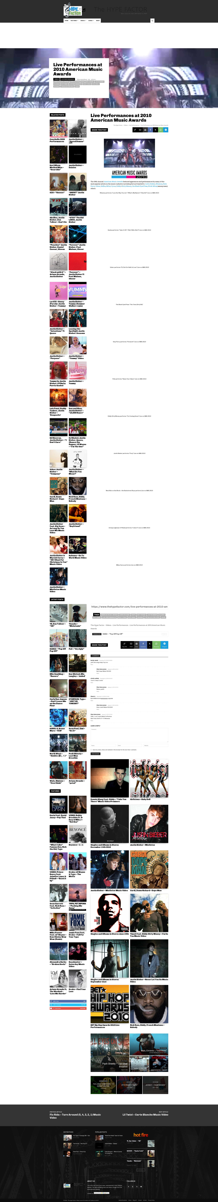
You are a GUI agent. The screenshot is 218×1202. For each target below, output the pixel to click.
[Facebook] (150, 129)
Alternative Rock (103, 1081)
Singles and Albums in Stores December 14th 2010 (105, 846)
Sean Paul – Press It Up (79, 1151)
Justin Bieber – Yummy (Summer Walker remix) (77, 303)
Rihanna (56, 86)
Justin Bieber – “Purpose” (57, 357)
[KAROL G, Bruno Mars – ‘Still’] (59, 718)
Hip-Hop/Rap (52, 621)
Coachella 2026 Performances (57, 140)
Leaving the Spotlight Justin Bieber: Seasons (77, 331)
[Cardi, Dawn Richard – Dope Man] (59, 486)
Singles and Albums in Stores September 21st (105, 980)
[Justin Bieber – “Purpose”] (59, 345)
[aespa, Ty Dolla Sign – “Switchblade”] (139, 1064)
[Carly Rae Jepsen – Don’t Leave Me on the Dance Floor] (59, 688)
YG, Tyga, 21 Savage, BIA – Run (81, 1135)
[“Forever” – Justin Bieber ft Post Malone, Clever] (78, 261)
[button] (152, 21)
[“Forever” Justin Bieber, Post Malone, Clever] (78, 234)
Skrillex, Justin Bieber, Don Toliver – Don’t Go (58, 219)
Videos (56, 79)
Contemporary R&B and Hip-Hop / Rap (157, 1052)
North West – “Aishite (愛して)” (58, 754)
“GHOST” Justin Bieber (76, 193)
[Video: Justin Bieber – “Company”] (59, 459)
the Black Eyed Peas (139, 186)
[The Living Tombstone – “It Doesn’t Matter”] (103, 1085)
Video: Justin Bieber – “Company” (56, 471)
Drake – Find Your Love (77, 990)
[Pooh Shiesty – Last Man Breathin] (78, 743)
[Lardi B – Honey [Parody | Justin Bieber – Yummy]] (59, 291)
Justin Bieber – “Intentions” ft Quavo (57, 331)
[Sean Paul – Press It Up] (68, 1154)
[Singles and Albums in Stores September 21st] (110, 958)
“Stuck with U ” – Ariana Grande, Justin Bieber (58, 274)
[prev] (163, 634)
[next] (166, 634)
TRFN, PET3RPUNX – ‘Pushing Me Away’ (77, 905)
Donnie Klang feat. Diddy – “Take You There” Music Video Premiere (108, 800)
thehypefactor (101, 93)
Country (70, 671)
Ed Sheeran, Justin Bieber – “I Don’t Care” (58, 440)
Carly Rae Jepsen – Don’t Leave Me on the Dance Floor (58, 702)
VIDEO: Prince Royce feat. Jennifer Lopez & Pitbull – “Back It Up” (58, 876)
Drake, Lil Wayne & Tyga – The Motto (77, 874)
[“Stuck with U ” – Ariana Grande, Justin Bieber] (59, 261)
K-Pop (51, 646)
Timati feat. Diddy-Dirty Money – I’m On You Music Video (149, 935)
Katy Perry (64, 84)
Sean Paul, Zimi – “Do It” (77, 729)
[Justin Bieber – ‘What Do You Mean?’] (78, 459)
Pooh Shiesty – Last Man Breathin (76, 755)
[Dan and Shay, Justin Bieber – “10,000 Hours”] (78, 398)
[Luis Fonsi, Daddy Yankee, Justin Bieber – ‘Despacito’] (59, 398)
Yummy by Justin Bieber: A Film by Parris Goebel (58, 383)
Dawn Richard (74, 81)
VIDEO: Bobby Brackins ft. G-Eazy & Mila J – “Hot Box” (76, 818)
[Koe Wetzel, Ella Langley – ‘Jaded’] (78, 663)
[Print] (145, 129)
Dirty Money (90, 81)
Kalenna (56, 84)
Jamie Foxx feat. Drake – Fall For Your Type (77, 934)
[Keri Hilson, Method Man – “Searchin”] (59, 154)
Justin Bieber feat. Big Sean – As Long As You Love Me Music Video (57, 528)
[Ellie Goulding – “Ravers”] (59, 663)
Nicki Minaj (95, 84)
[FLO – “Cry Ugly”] (78, 638)
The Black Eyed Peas (67, 86)
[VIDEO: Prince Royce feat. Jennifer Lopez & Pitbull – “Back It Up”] (59, 861)
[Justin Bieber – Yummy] (78, 370)
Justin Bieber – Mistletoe (142, 845)
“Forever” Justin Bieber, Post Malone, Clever (77, 247)
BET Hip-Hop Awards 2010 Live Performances (105, 1026)
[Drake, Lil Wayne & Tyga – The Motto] (78, 861)
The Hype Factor (117, 125)
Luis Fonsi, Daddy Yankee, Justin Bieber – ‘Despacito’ (58, 411)
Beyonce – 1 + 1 (76, 845)
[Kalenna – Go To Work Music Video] (78, 545)
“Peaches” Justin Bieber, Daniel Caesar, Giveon (58, 247)
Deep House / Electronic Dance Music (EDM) (77, 910)
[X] (155, 129)
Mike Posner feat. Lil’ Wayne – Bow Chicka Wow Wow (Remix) (58, 935)
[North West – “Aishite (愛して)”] (59, 743)
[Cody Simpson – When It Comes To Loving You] (99, 1154)
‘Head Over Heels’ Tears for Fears (114, 1135)
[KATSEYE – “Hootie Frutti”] (151, 1153)
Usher (77, 86)
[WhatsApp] (160, 129)
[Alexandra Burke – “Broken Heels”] (59, 951)
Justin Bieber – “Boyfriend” (76, 525)
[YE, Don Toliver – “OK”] (59, 613)
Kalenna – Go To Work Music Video (78, 556)
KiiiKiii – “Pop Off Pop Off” (58, 650)
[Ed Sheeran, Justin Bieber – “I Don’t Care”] (59, 427)
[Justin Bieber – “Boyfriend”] (78, 513)
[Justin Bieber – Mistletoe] (149, 824)
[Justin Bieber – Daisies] (78, 154)
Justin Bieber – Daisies (76, 166)
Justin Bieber (99, 81)
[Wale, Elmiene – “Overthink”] (59, 770)
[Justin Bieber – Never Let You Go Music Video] (149, 958)
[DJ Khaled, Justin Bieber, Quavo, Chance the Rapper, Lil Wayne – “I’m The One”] (78, 427)
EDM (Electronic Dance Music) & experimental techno (136, 1163)
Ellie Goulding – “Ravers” (57, 675)
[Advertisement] (109, 35)
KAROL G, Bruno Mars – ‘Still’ (57, 729)
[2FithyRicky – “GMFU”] (129, 1085)
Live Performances (67, 79)
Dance (70, 621)
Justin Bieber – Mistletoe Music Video (58, 589)
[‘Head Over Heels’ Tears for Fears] (99, 1138)
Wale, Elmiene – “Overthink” (57, 782)
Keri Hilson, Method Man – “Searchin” (57, 167)
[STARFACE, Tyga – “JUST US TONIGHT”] (78, 688)
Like (84, 1001)
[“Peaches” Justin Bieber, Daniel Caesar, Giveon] (59, 234)
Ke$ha (103, 186)
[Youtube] (141, 1186)
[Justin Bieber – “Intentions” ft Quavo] (59, 318)
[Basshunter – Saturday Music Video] (78, 951)
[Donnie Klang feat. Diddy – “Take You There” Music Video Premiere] (110, 778)
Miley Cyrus (87, 84)
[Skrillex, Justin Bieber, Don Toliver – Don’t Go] (59, 207)
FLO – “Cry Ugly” (76, 649)
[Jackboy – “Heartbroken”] (155, 1085)
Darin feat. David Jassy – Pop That (58, 816)
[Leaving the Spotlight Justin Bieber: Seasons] (78, 318)
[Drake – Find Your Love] (78, 978)
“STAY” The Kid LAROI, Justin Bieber (76, 219)
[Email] (140, 129)
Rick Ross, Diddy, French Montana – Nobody (78, 499)
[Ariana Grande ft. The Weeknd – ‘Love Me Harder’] (59, 978)
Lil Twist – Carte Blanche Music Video (145, 1114)
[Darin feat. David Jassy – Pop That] (59, 805)
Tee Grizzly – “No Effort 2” (80, 1143)
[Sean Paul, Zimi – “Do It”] (78, 718)
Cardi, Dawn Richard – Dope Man (57, 499)
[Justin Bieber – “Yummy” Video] (78, 345)
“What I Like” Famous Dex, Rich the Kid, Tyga (58, 847)
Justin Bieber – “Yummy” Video (76, 357)
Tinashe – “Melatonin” (75, 625)
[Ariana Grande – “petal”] (78, 770)
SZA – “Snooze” (57, 192)
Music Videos (53, 869)
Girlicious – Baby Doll (140, 799)
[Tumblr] (132, 1186)
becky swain (94, 660)
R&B (70, 646)
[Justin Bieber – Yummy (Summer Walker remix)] (78, 291)
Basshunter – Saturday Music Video (77, 964)
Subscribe (82, 1008)
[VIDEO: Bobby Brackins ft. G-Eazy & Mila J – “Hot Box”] (78, 805)
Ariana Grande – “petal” (77, 782)
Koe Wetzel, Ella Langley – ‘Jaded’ (77, 675)
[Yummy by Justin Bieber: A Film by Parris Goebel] (59, 370)
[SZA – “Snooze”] (59, 182)
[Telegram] (165, 129)
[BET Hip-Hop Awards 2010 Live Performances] (110, 1004)
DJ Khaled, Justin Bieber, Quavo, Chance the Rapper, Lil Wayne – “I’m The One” (77, 442)
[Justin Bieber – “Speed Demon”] (78, 128)
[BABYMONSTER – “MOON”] (158, 1064)
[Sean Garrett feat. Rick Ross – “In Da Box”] (59, 893)
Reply (92, 664)
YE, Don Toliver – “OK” (57, 625)
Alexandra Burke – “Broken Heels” (58, 963)
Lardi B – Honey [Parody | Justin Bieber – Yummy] (58, 303)
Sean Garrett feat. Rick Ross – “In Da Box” (58, 905)
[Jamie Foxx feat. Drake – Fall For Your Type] (78, 922)
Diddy (82, 81)
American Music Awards (61, 81)
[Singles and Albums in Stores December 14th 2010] (110, 824)
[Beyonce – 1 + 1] (78, 834)
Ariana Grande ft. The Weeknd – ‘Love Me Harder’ (58, 991)
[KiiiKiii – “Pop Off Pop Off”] (59, 638)
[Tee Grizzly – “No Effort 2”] (68, 1146)
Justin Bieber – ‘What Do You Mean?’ (76, 471)
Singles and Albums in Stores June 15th (110, 934)
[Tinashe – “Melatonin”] (78, 613)
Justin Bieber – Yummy (76, 382)
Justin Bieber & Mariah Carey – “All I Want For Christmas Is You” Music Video (58, 559)
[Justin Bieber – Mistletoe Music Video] (59, 576)
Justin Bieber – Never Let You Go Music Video (149, 980)
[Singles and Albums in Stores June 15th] (110, 913)
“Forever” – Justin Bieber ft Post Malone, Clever (76, 275)
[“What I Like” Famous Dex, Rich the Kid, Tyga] (59, 834)
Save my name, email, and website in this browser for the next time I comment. (115, 749)
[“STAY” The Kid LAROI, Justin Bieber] (78, 207)
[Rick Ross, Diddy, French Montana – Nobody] (78, 486)
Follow (83, 1004)
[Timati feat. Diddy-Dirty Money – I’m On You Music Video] (149, 913)
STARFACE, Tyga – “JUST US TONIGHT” (77, 701)
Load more (140, 1170)
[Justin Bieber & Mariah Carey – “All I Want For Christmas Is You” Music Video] (59, 545)
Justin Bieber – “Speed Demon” (76, 140)
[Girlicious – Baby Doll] (149, 778)
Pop (70, 696)
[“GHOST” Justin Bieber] (78, 182)
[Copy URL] (135, 129)
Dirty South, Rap (53, 842)
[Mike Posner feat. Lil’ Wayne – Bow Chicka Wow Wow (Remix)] (59, 922)
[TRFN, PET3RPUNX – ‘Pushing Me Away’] (78, 893)
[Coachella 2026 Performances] (59, 128)
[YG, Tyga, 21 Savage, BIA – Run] (68, 1138)
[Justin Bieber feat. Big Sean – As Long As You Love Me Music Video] (59, 513)
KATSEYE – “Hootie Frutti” (135, 1151)
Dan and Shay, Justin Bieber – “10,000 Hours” (76, 410)
